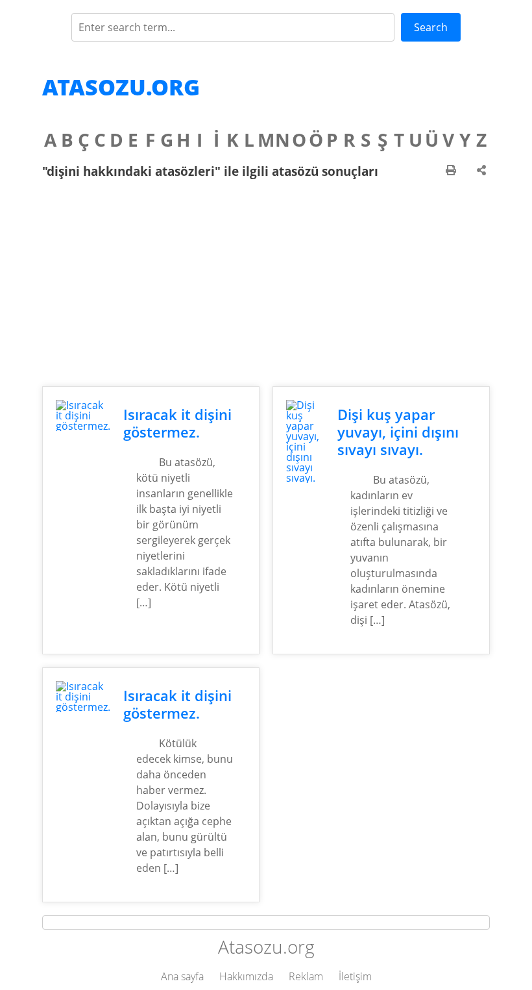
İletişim (355, 976)
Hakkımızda (246, 976)
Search (431, 27)
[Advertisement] (266, 282)
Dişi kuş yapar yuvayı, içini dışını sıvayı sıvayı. (398, 432)
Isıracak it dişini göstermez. (177, 423)
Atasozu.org (121, 87)
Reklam (306, 976)
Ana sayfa (182, 976)
